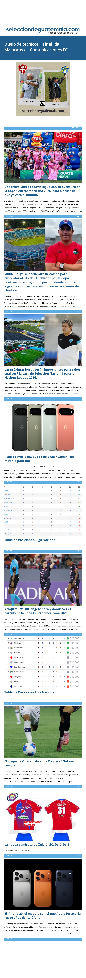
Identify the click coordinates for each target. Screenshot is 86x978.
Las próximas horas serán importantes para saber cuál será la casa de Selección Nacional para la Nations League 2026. (42, 373)
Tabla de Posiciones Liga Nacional (29, 692)
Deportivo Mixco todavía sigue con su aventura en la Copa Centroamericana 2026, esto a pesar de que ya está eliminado (42, 191)
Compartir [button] (75, 128)
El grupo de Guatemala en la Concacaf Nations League (39, 763)
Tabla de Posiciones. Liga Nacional (30, 540)
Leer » (79, 216)
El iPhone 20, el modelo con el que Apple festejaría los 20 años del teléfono (42, 915)
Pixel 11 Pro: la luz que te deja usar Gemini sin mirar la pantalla (39, 459)
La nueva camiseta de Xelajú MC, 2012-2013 (37, 844)
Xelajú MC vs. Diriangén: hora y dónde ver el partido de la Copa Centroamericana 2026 (37, 611)
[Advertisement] (43, 12)
